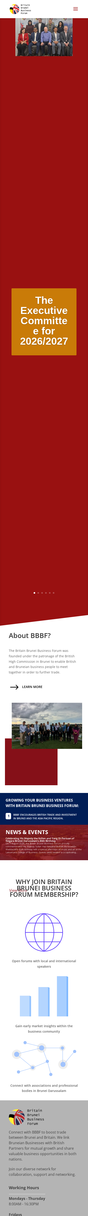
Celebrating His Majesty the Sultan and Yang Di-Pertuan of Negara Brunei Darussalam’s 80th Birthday (40, 839)
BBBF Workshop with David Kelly (25, 864)
